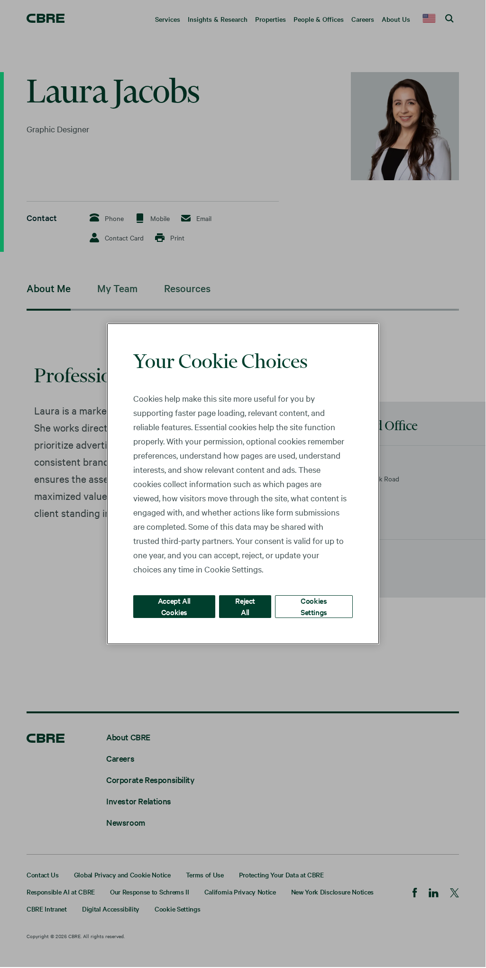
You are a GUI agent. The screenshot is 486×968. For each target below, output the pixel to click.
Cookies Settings (314, 606)
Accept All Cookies (174, 606)
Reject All (245, 606)
